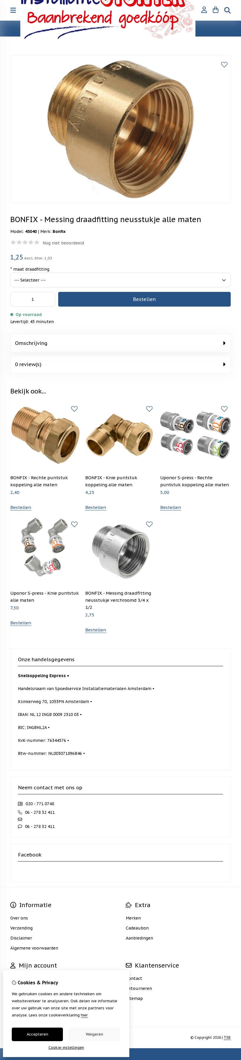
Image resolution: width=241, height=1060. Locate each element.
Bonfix (59, 231)
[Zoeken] (227, 10)
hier (84, 1015)
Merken (133, 918)
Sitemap (134, 998)
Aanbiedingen (139, 938)
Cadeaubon (137, 928)
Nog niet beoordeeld (63, 243)
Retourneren (139, 988)
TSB (227, 1037)
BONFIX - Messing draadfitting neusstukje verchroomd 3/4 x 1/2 (118, 600)
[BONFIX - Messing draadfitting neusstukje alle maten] (120, 201)
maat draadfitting (29, 269)
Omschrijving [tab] (31, 343)
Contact (134, 978)
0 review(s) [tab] (28, 364)
